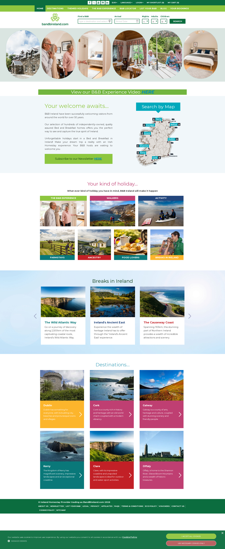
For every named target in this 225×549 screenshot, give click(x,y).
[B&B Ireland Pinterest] (103, 2)
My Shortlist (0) (155, 3)
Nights (145, 16)
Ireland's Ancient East (109, 322)
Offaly (147, 466)
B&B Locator (128, 8)
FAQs (116, 506)
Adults (154, 16)
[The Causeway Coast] (162, 302)
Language (126, 3)
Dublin (47, 405)
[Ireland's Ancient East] (112, 302)
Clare (96, 466)
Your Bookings (179, 8)
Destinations (55, 8)
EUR (114, 3)
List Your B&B (148, 8)
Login (139, 3)
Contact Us (177, 506)
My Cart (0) (173, 3)
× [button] (222, 533)
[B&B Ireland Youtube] (98, 2)
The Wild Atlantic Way (60, 322)
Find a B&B (83, 16)
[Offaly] (162, 446)
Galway (147, 405)
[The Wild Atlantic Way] (63, 302)
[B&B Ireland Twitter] (94, 2)
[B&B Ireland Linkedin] (107, 2)
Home (40, 8)
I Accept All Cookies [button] (191, 536)
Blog (163, 8)
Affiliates (106, 506)
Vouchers (164, 506)
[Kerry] (62, 446)
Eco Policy (151, 506)
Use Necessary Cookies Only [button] (191, 543)
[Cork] (112, 385)
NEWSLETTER (57, 506)
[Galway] (162, 385)
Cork (96, 405)
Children (163, 16)
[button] (72, 540)
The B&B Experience (104, 8)
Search (177, 21)
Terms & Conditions (132, 506)
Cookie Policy (46, 510)
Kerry (46, 466)
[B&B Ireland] (55, 19)
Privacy (95, 506)
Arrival (117, 16)
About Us (43, 506)
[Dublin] (62, 385)
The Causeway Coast (159, 322)
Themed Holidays (77, 8)
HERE (147, 92)
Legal (85, 506)
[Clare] (112, 446)
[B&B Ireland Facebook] (89, 2)
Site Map (61, 510)
